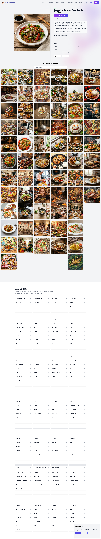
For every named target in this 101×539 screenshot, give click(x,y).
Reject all (85, 533)
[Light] (86, 2)
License (55, 52)
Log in (90, 2)
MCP (76, 2)
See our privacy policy (79, 535)
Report (65, 38)
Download (66, 56)
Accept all (78, 533)
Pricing (80, 2)
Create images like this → (61, 15)
